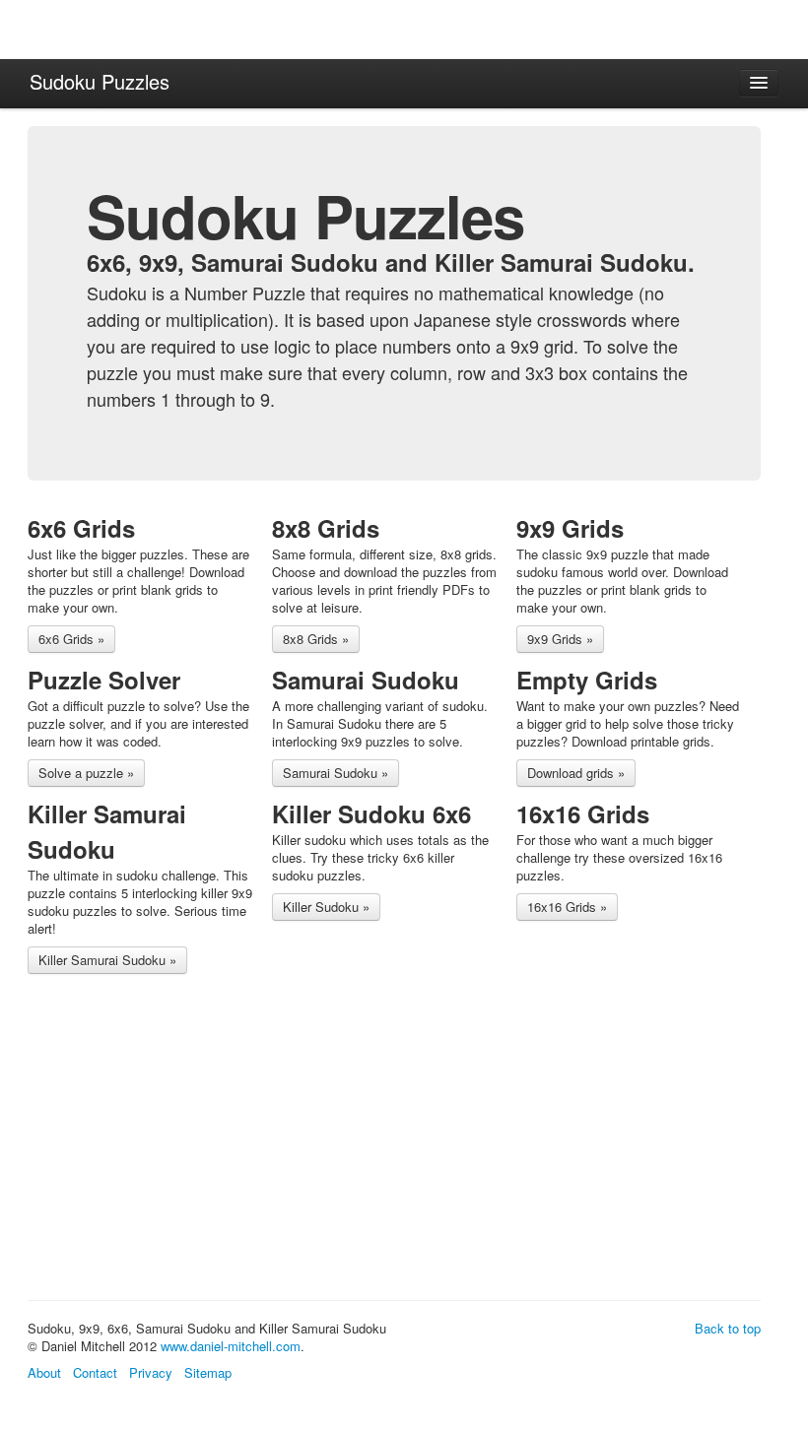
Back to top (728, 1328)
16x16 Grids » (567, 906)
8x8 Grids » (316, 638)
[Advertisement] (386, 1140)
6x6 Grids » (71, 638)
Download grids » (576, 772)
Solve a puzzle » (86, 772)
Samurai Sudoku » (335, 772)
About (44, 1372)
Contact (95, 1372)
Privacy (150, 1372)
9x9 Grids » (560, 638)
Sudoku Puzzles (99, 81)
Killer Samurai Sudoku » (107, 959)
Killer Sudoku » (326, 906)
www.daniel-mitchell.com (231, 1345)
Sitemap (208, 1372)
